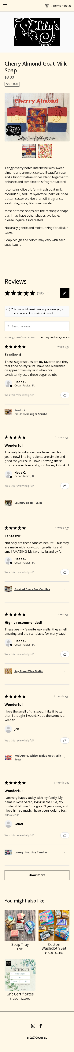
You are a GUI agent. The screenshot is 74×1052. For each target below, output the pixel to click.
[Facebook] (41, 1026)
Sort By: (45, 337)
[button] (48, 293)
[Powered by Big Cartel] (37, 1037)
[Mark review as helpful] (64, 395)
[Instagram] (33, 1026)
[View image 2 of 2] (45, 151)
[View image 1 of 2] (29, 151)
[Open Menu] (5, 6)
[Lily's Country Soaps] (37, 32)
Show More (12, 814)
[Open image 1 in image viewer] (37, 117)
